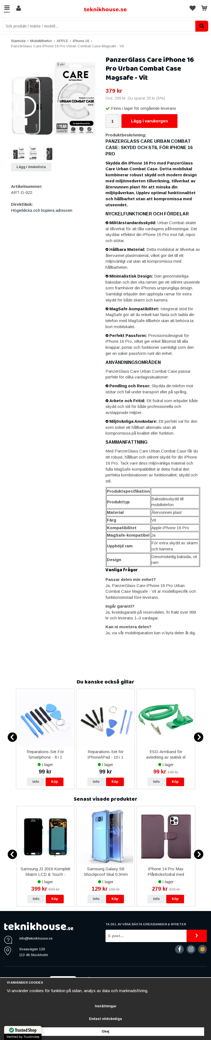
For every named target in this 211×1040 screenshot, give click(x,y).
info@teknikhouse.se (35, 938)
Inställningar (105, 1006)
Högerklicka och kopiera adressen (41, 210)
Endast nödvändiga (105, 1019)
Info (35, 782)
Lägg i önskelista (31, 167)
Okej (105, 1031)
